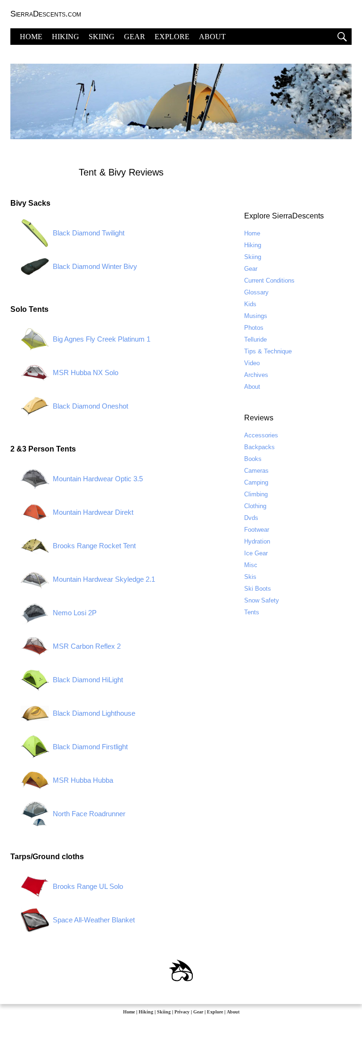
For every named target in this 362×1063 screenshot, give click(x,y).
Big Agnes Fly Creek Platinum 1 (101, 339)
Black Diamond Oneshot (90, 406)
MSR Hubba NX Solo (85, 372)
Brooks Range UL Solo (88, 886)
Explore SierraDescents (284, 216)
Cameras (256, 470)
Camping (256, 482)
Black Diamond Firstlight (90, 747)
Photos (253, 327)
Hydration (257, 541)
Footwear (256, 529)
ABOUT (212, 37)
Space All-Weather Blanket (94, 920)
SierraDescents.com (45, 13)
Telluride (255, 339)
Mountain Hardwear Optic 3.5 (98, 479)
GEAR (134, 37)
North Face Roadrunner (89, 814)
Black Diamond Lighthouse (94, 713)
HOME (31, 37)
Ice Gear (256, 553)
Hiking (252, 245)
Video (252, 363)
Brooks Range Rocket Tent (94, 546)
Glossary (256, 292)
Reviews (258, 418)
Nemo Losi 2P (75, 613)
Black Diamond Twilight (88, 233)
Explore (215, 1011)
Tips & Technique (268, 351)
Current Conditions (269, 280)
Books (253, 458)
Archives (256, 374)
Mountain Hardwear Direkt (93, 512)
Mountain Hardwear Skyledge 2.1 (104, 579)
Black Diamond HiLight (88, 680)
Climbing (256, 494)
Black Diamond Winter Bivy (95, 266)
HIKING (65, 37)
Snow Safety (261, 600)
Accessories (261, 435)
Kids (250, 304)
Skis (250, 576)
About (252, 386)
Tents (251, 612)
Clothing (255, 506)
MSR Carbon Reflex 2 (87, 646)
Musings (255, 315)
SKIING (102, 37)
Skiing (252, 256)
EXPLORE (172, 37)
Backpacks (259, 447)
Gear (250, 268)
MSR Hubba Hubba (83, 780)
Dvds (251, 517)
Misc (250, 565)
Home (252, 233)
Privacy (181, 1011)
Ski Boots (257, 588)
